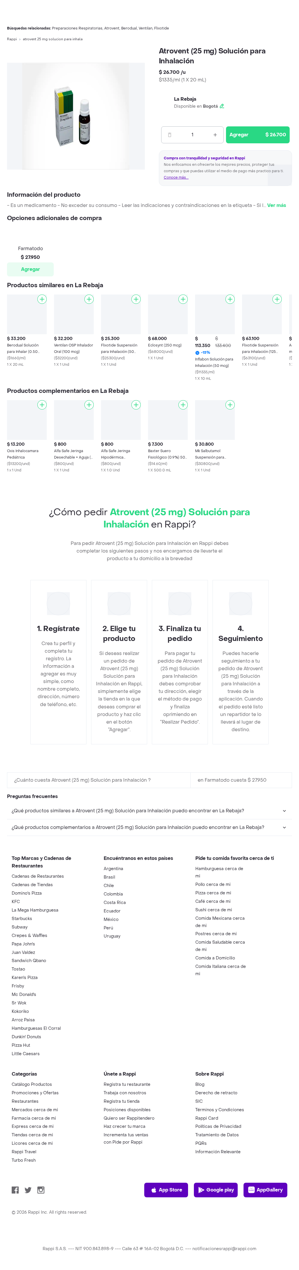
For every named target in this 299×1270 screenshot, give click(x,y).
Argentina (113, 869)
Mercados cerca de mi (35, 1110)
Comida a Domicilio (215, 958)
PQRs (201, 1143)
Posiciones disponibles (127, 1110)
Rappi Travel (24, 1152)
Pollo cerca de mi (213, 884)
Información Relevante (218, 1152)
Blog (199, 1084)
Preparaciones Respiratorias (77, 28)
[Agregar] (42, 299)
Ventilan (145, 28)
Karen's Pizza (25, 977)
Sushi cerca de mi (213, 910)
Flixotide (161, 28)
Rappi (12, 39)
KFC (16, 902)
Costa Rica (115, 902)
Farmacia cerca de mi (34, 1118)
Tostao (18, 969)
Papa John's (23, 944)
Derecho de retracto (216, 1093)
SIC (199, 1101)
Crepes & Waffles (29, 935)
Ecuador (112, 911)
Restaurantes (25, 1101)
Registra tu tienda (122, 1101)
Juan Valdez (23, 952)
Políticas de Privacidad (218, 1126)
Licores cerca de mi (32, 1143)
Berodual (129, 28)
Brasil (109, 877)
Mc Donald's (24, 994)
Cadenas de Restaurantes (38, 876)
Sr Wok (19, 1003)
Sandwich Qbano (29, 961)
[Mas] (215, 135)
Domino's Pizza (27, 893)
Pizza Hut (21, 1045)
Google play (220, 1190)
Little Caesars (26, 1054)
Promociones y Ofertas (35, 1093)
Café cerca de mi (213, 901)
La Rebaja (185, 99)
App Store (170, 1190)
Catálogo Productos (32, 1084)
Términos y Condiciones (219, 1110)
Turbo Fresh (24, 1160)
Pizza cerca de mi (213, 893)
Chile (109, 886)
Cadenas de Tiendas (32, 885)
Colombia (113, 894)
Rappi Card (206, 1118)
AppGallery (270, 1190)
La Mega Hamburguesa (35, 910)
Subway (19, 927)
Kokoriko (20, 1011)
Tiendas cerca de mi (32, 1135)
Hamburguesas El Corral (36, 1028)
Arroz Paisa (23, 1020)
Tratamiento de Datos (217, 1135)
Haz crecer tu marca (124, 1126)
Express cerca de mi (33, 1126)
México (111, 919)
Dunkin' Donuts (26, 1037)
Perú (108, 928)
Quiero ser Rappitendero (129, 1118)
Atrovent (111, 28)
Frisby (18, 986)
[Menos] (169, 135)
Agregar (30, 269)
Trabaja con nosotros (125, 1093)
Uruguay (112, 936)
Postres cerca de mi (216, 934)
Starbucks (22, 918)
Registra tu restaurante (127, 1084)
